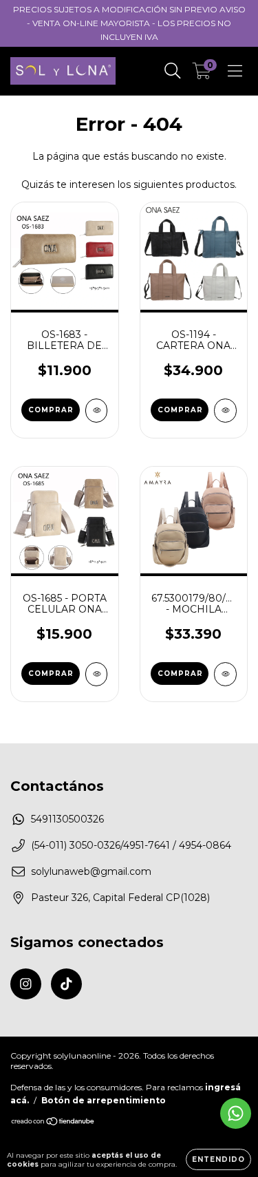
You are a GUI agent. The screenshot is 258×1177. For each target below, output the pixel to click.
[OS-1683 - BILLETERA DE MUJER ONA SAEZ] (96, 411)
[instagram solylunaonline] (25, 983)
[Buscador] (172, 70)
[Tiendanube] (53, 1123)
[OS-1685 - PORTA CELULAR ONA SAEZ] (96, 674)
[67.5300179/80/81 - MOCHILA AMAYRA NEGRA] (225, 674)
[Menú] (235, 70)
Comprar (51, 409)
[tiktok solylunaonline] (66, 983)
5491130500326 (67, 819)
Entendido (218, 1159)
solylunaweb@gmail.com (91, 871)
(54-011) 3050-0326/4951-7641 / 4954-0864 (131, 845)
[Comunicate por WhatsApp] (235, 1113)
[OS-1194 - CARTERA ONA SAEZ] (225, 411)
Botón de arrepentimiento (103, 1100)
